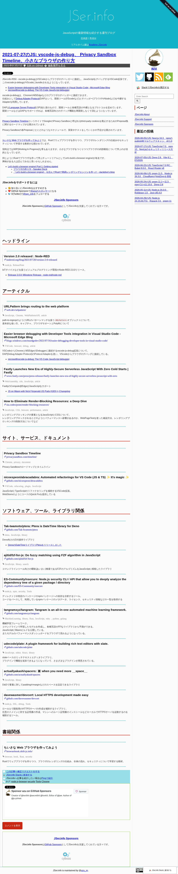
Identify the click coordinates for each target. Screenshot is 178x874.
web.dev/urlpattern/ (16, 309)
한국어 (93, 38)
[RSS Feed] (158, 77)
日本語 (84, 38)
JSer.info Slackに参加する (19, 775)
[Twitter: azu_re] (154, 57)
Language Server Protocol (22, 107)
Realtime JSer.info (98, 44)
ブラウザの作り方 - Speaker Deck (30, 169)
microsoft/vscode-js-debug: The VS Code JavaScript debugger (38, 90)
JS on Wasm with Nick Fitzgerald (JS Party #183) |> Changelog (39, 391)
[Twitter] (139, 77)
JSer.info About (142, 114)
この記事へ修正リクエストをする (23, 771)
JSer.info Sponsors (66, 199)
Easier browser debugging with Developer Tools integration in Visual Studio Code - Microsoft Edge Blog (59, 87)
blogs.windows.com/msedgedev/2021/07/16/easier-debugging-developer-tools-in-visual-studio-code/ (57, 340)
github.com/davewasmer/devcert (22, 698)
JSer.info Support (143, 119)
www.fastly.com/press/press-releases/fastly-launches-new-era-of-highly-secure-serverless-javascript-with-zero (61, 375)
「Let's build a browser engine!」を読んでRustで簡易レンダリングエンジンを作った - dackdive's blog (64, 172)
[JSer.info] (89, 17)
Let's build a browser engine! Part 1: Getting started (33, 166)
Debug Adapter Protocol (27, 98)
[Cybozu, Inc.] (66, 221)
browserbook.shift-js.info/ (19, 751)
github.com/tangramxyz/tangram (22, 613)
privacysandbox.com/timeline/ (21, 456)
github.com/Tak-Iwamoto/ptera (22, 529)
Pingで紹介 (47, 778)
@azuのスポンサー (40, 191)
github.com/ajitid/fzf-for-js (19, 558)
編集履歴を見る (56, 65)
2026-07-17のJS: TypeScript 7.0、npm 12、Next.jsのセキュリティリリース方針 (154, 149)
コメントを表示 (12, 825)
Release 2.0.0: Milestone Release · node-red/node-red (34, 275)
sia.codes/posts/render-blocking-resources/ (27, 404)
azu (154, 68)
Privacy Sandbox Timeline (15, 121)
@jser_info (28, 194)
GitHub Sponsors (53, 206)
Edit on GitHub (35, 65)
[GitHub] (149, 77)
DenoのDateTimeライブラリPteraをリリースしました (35, 545)
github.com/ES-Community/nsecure (24, 586)
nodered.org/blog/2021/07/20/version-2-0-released (31, 259)
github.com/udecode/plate (19, 647)
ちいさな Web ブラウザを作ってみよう (21, 140)
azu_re (84, 870)
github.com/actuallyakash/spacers (23, 674)
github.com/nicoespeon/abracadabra (24, 480)
